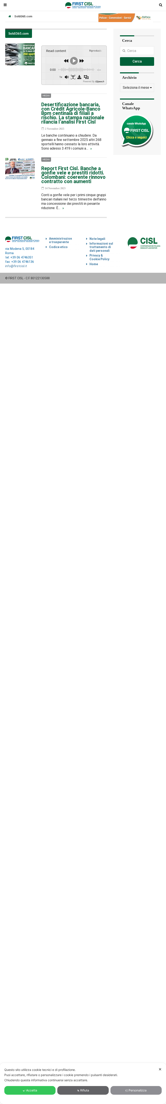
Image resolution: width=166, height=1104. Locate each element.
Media (46, 96)
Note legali (97, 238)
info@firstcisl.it (16, 266)
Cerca (137, 61)
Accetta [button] (31, 1090)
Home (93, 264)
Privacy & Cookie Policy (99, 257)
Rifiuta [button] (84, 1090)
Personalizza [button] (138, 1090)
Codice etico (58, 247)
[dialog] (83, 1083)
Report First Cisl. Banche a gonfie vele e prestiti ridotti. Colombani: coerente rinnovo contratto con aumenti (73, 175)
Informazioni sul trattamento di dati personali (101, 247)
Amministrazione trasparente (60, 240)
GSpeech (99, 81)
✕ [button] (160, 1069)
